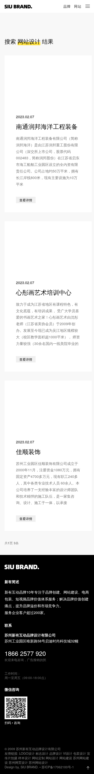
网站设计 (52, 758)
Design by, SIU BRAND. (22, 767)
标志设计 (42, 753)
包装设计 (79, 753)
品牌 (66, 6)
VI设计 (67, 753)
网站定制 (38, 758)
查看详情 (25, 200)
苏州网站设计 (38, 762)
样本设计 (24, 758)
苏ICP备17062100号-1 (58, 767)
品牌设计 (55, 753)
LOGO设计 (27, 753)
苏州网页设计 (18, 762)
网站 (77, 6)
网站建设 (65, 758)
